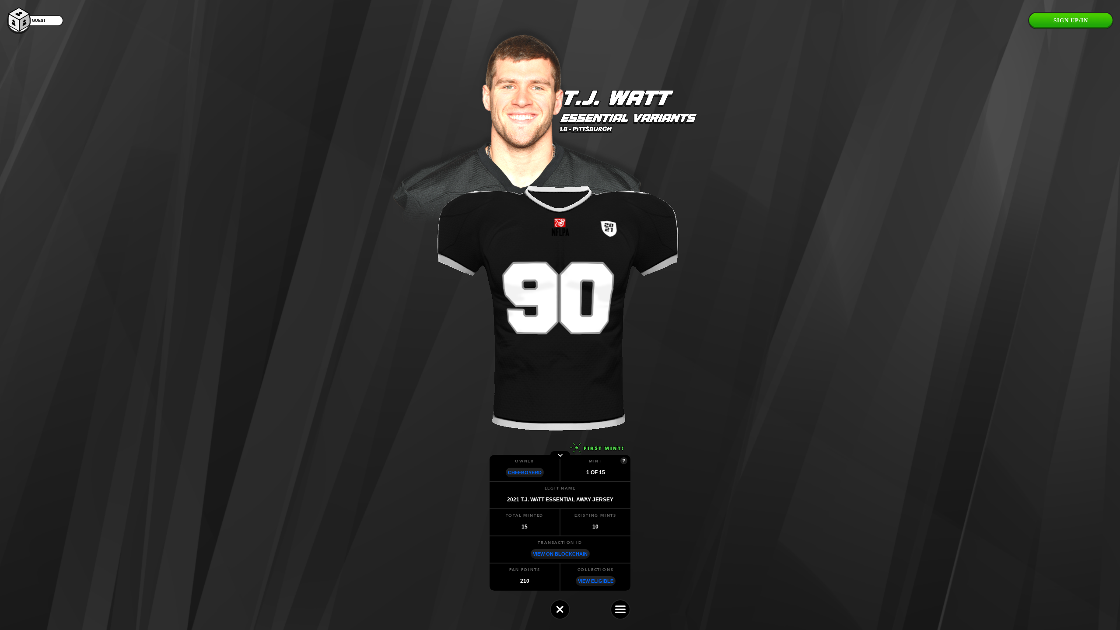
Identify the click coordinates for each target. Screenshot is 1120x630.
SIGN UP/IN (1071, 20)
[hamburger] (620, 609)
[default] (560, 609)
